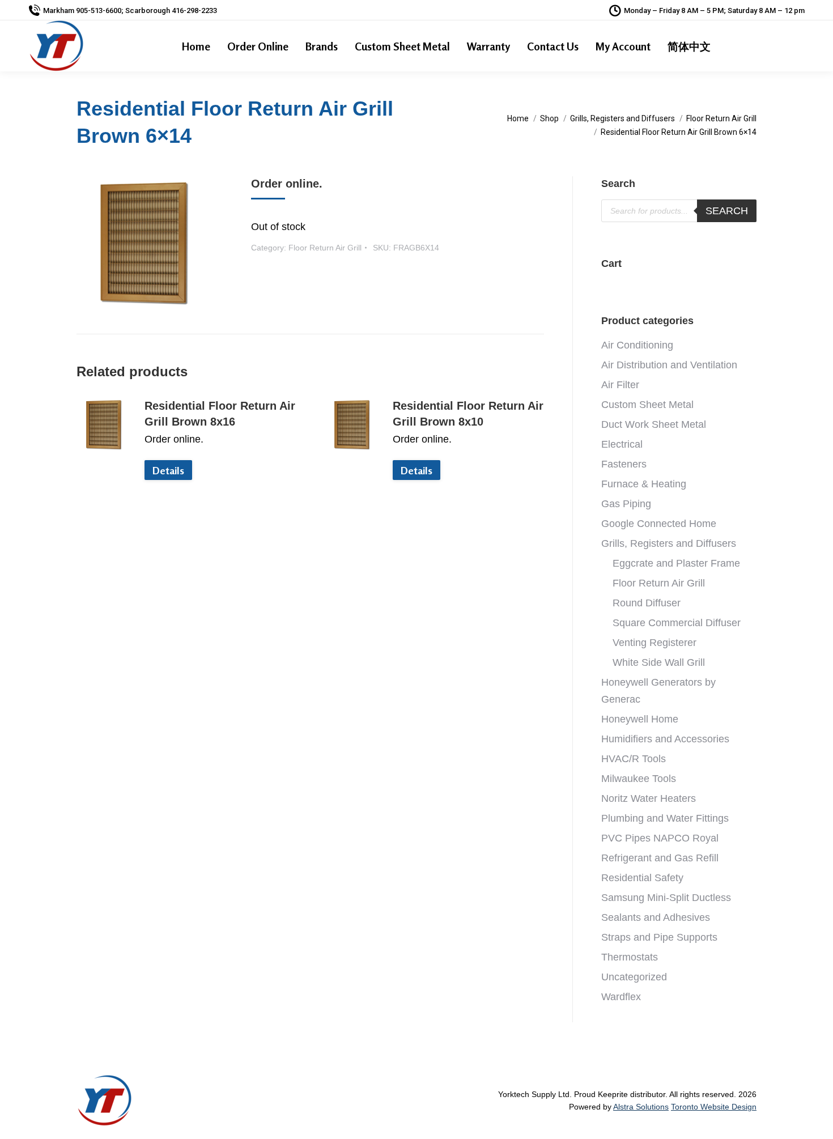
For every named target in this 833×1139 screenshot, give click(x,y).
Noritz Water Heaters (648, 798)
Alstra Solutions (641, 1106)
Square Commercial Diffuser (677, 622)
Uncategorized (634, 977)
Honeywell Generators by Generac (658, 691)
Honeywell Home (639, 719)
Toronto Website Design (713, 1106)
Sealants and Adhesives (655, 917)
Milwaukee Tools (638, 778)
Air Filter (620, 384)
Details (168, 470)
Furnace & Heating (643, 484)
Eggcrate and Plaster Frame (676, 563)
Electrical (622, 444)
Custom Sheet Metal (647, 404)
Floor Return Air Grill (325, 247)
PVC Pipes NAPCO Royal (660, 838)
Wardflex (621, 996)
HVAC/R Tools (633, 758)
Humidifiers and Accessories (665, 739)
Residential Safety (642, 877)
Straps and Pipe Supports (659, 937)
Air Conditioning (637, 345)
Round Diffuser (647, 603)
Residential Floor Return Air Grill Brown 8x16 (219, 414)
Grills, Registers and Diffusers (668, 543)
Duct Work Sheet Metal (653, 424)
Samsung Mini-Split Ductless (666, 897)
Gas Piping (626, 503)
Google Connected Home (658, 523)
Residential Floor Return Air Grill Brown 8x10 (468, 414)
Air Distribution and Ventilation (669, 365)
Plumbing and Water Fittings (665, 818)
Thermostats (629, 957)
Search (727, 210)
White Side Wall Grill (659, 662)
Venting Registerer (654, 642)
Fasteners (624, 464)
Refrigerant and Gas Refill (660, 858)
